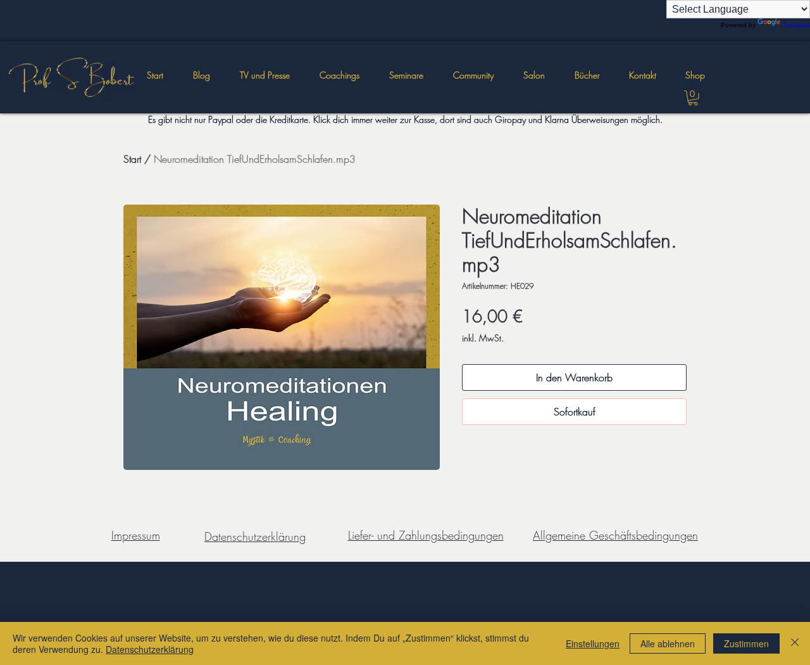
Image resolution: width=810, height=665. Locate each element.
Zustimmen (746, 643)
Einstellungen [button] (593, 643)
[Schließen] (794, 643)
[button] (406, 75)
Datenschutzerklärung (150, 649)
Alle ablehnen (667, 643)
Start (132, 159)
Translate (796, 25)
